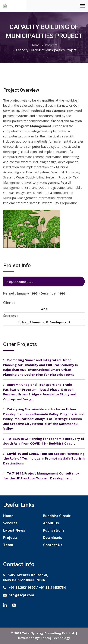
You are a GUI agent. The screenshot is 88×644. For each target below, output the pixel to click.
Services (10, 523)
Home (35, 45)
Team (8, 544)
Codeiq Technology (55, 638)
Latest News (14, 530)
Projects (51, 45)
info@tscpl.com (20, 595)
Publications (53, 530)
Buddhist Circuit (57, 515)
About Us (51, 523)
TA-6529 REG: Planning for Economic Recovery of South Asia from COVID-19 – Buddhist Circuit (43, 441)
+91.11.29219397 (21, 587)
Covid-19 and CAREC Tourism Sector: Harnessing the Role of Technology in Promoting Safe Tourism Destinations (44, 458)
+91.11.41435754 (52, 587)
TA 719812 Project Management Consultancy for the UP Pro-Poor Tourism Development (41, 475)
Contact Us (52, 544)
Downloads (52, 537)
